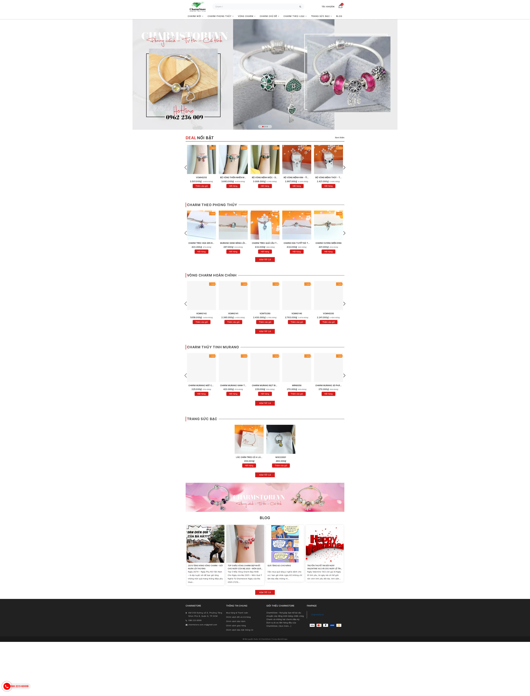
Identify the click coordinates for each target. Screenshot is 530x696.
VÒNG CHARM (246, 16)
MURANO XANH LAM (297, 385)
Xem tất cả (265, 259)
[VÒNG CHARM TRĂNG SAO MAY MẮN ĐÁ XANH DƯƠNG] (233, 159)
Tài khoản (328, 6)
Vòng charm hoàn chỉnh (212, 275)
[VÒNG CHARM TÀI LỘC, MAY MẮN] (233, 295)
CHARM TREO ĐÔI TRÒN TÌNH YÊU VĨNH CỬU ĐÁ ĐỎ (309, 243)
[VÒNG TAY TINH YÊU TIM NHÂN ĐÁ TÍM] (296, 159)
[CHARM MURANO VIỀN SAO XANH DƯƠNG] (233, 367)
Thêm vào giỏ (201, 322)
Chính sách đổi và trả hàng (238, 617)
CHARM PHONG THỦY (220, 16)
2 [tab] (265, 126)
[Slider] (265, 74)
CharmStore (317, 614)
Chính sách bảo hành (236, 621)
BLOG (339, 16)
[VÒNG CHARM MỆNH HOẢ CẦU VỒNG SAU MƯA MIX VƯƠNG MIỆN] (201, 295)
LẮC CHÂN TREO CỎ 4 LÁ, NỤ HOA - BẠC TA (257, 457)
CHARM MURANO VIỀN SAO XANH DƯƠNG (240, 385)
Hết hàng (201, 186)
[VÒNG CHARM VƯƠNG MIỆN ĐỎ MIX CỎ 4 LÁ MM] (328, 295)
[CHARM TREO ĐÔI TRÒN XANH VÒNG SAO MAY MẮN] (328, 225)
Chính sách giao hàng (236, 625)
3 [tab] (267, 126)
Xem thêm (339, 137)
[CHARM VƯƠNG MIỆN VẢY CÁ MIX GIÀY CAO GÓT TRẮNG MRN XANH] (328, 159)
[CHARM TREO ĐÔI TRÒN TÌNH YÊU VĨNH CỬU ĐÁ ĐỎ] (296, 225)
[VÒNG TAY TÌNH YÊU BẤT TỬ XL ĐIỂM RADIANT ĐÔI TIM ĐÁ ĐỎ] (265, 159)
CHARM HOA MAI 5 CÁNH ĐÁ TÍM (204, 243)
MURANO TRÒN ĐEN (328, 385)
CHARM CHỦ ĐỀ (269, 16)
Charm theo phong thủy (212, 205)
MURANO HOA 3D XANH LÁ (265, 385)
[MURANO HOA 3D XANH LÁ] (265, 367)
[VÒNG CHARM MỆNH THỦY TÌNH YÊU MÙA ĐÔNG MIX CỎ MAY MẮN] (201, 159)
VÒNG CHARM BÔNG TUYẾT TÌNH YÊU (270, 313)
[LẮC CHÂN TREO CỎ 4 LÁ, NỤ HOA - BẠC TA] (249, 439)
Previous (186, 167)
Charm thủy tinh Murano (213, 347)
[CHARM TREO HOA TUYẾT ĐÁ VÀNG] (265, 225)
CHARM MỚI (195, 16)
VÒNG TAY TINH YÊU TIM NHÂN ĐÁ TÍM (302, 177)
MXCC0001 (280, 457)
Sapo (285, 639)
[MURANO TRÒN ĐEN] (328, 367)
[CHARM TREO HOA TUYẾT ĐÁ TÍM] (233, 225)
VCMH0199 (201, 313)
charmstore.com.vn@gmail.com (202, 625)
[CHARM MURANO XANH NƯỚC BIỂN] (201, 367)
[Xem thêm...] (285, 626)
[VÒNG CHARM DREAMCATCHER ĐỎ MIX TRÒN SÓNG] (296, 295)
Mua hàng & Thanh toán (237, 613)
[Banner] (265, 497)
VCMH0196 (296, 313)
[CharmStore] (198, 6)
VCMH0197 (233, 313)
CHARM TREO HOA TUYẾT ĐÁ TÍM (236, 243)
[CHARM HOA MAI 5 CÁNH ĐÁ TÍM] (201, 225)
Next (344, 167)
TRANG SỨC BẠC (321, 16)
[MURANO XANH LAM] (296, 367)
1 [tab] (263, 126)
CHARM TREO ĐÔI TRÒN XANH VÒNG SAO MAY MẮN (340, 243)
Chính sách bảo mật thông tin (239, 630)
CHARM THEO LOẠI (294, 16)
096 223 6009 (194, 620)
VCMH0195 (328, 313)
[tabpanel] (265, 74)
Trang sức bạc (202, 419)
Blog (265, 518)
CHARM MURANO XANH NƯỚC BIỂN (205, 385)
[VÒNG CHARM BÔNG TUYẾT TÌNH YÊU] (265, 295)
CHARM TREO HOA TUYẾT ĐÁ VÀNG (269, 243)
